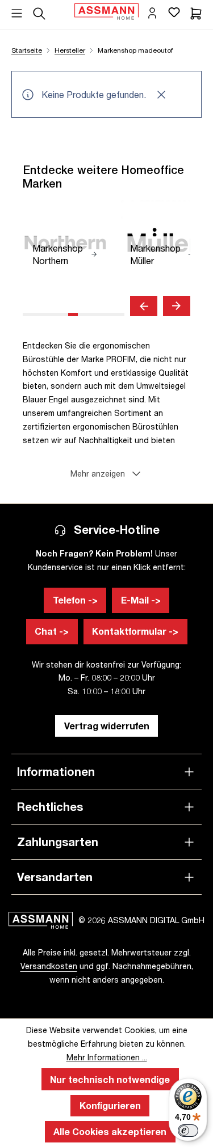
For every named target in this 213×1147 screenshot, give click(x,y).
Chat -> (52, 631)
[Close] (164, 94)
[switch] (188, 1130)
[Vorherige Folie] (143, 306)
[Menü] (16, 9)
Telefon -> (75, 599)
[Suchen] (39, 12)
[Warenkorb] (196, 12)
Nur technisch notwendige (110, 1079)
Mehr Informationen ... (106, 1057)
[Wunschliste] (173, 12)
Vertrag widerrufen (106, 725)
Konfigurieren (110, 1105)
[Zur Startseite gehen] (106, 11)
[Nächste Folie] (176, 306)
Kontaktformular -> (135, 631)
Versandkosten (48, 966)
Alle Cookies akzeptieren (109, 1131)
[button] (106, 474)
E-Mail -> (141, 599)
